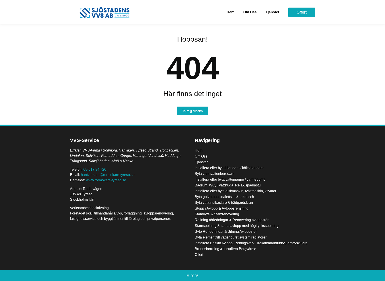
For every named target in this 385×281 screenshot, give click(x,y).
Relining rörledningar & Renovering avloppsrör (231, 220)
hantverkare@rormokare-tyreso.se (108, 175)
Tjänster (272, 12)
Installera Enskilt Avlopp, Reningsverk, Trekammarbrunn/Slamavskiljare (251, 243)
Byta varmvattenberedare (214, 174)
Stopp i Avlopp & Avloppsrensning (221, 208)
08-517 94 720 (94, 169)
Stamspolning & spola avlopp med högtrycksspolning (237, 226)
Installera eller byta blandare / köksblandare (229, 168)
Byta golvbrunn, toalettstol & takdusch (224, 197)
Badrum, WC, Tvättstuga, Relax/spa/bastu (228, 185)
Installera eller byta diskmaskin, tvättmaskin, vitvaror (235, 191)
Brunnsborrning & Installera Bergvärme (225, 249)
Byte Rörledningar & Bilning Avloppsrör (226, 231)
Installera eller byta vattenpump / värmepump (230, 179)
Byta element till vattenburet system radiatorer (230, 237)
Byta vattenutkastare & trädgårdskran (224, 202)
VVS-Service (84, 140)
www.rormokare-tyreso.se (106, 180)
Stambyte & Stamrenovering (217, 214)
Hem (230, 12)
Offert (199, 255)
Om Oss (250, 12)
